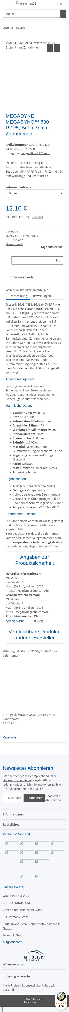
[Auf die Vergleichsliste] (50, 48)
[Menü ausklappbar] (7, 4)
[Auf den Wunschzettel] (57, 48)
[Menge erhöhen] (56, 269)
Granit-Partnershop (16, 896)
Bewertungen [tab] (42, 296)
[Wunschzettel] (52, 4)
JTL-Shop (40, 1002)
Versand (37, 217)
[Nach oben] (1, 1009)
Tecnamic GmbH (14, 935)
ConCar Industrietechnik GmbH (24, 910)
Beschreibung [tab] (18, 296)
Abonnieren (34, 798)
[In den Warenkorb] (8, 39)
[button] (48, 4)
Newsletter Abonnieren (53, 798)
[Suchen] (63, 14)
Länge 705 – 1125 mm (35, 153)
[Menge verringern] (8, 260)
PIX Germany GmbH (16, 917)
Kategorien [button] (11, 737)
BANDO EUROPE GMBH (18, 903)
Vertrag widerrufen (18, 976)
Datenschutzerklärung (18, 780)
